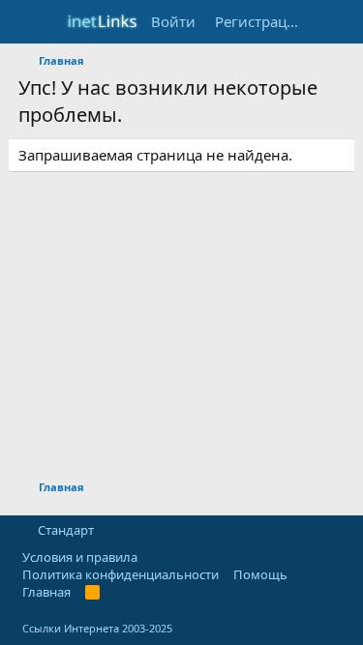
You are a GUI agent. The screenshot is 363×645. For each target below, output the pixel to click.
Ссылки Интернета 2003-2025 (97, 628)
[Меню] (35, 22)
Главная (46, 592)
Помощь (260, 574)
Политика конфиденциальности (120, 574)
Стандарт (66, 530)
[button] (111, 530)
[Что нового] (330, 22)
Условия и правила (79, 557)
